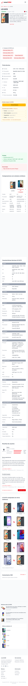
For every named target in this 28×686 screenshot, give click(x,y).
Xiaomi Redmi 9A (19, 55)
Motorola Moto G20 (7, 58)
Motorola (3, 676)
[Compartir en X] (12, 11)
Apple (2, 672)
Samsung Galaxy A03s (19, 58)
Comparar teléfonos (19, 660)
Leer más (12, 24)
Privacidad (17, 672)
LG (8, 6)
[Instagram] (3, 666)
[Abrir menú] (25, 2)
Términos (17, 674)
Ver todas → (3, 678)
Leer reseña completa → (6, 468)
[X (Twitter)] (1, 666)
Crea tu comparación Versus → (8, 567)
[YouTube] (5, 666)
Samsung (3, 671)
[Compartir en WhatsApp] (13, 11)
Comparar (21, 192)
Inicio (2, 6)
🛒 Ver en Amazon (14, 104)
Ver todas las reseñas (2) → (7, 490)
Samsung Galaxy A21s (8, 52)
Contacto (17, 671)
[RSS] (7, 666)
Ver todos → (23, 574)
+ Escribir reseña (22, 490)
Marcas (5, 6)
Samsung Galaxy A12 (8, 50)
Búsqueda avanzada (19, 661)
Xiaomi (2, 674)
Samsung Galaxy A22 (8, 55)
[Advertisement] (14, 137)
